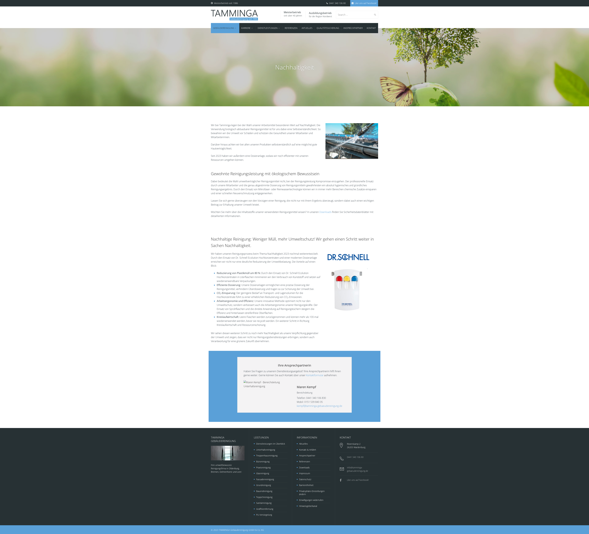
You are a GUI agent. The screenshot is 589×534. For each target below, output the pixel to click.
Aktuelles (303, 443)
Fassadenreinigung (265, 479)
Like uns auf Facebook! (365, 3)
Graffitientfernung (264, 508)
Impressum (304, 473)
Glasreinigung (262, 473)
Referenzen (304, 461)
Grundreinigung (263, 485)
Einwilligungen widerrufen (311, 500)
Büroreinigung (262, 461)
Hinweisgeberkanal (308, 506)
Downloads (325, 212)
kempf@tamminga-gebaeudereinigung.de (319, 406)
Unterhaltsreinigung (265, 449)
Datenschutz (305, 479)
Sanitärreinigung (263, 502)
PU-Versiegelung (264, 514)
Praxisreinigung (263, 467)
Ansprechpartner (307, 455)
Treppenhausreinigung (266, 455)
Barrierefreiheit (306, 485)
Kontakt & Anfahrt (307, 449)
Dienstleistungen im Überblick (270, 443)
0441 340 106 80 (337, 3)
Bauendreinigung (264, 491)
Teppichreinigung (264, 497)
